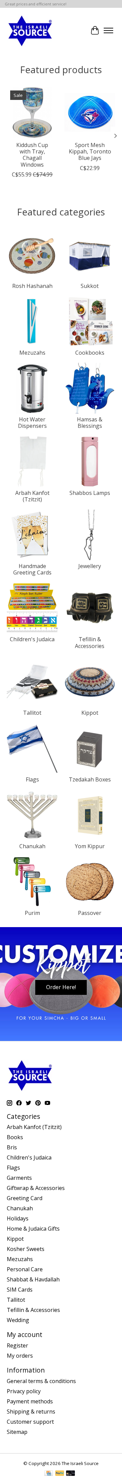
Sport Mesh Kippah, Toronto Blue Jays (90, 151)
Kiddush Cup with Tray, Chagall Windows (32, 154)
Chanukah (32, 846)
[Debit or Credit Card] (70, 1473)
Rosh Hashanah (32, 286)
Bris (12, 1147)
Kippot (89, 712)
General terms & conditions (41, 1381)
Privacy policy (24, 1391)
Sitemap (17, 1432)
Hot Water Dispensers (32, 423)
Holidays (17, 1218)
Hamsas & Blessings (89, 423)
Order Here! (61, 987)
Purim (32, 913)
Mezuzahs (32, 352)
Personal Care (25, 1269)
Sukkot (90, 286)
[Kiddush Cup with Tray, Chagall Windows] (32, 112)
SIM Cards (20, 1289)
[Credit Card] (48, 1473)
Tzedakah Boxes (90, 779)
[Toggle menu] (108, 30)
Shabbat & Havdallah (33, 1279)
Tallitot (32, 712)
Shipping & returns (31, 1411)
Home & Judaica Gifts (33, 1228)
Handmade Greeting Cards (32, 569)
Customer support (30, 1421)
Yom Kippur (90, 846)
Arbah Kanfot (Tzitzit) (32, 496)
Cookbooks (89, 352)
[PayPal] (59, 1473)
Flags (32, 779)
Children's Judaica (32, 639)
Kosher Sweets (25, 1249)
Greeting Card (24, 1198)
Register (17, 1345)
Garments (19, 1178)
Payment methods (30, 1401)
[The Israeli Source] (30, 30)
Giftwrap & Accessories (36, 1188)
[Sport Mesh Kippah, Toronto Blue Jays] (89, 112)
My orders (20, 1355)
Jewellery (89, 566)
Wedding (18, 1320)
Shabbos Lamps (89, 493)
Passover (89, 913)
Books (15, 1137)
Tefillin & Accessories (89, 642)
